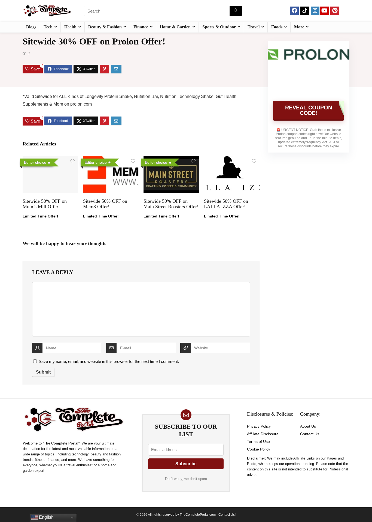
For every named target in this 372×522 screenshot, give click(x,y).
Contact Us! (227, 515)
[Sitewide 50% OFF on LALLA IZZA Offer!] (232, 160)
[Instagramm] (315, 11)
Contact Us (309, 434)
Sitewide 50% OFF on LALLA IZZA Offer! (226, 203)
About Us (308, 426)
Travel (254, 27)
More (299, 27)
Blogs (31, 27)
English (46, 517)
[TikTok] (304, 11)
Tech (48, 27)
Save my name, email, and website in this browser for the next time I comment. (109, 361)
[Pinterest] (334, 11)
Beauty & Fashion (105, 27)
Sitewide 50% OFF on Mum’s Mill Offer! (45, 203)
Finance (140, 27)
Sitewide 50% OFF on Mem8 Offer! (105, 203)
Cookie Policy (258, 449)
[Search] (236, 11)
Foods (276, 27)
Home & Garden (175, 27)
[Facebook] (294, 11)
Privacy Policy (259, 426)
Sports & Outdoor (219, 27)
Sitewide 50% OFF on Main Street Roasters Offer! (171, 203)
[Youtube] (324, 11)
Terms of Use (258, 441)
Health (70, 27)
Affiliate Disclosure (263, 434)
